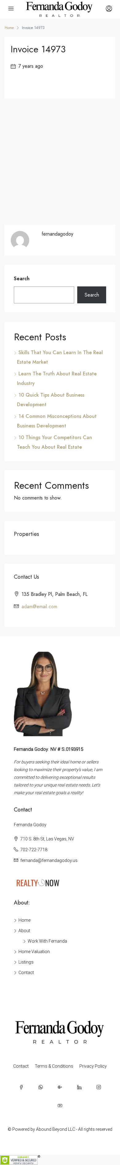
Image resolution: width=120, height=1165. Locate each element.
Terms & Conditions (54, 1066)
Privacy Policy (93, 1066)
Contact (26, 972)
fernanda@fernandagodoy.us (49, 860)
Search (22, 278)
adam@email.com (39, 606)
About (24, 930)
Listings (26, 962)
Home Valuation (34, 951)
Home (24, 920)
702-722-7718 (33, 849)
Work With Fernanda (47, 941)
